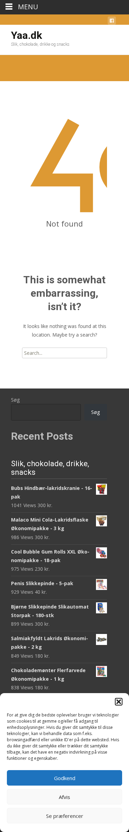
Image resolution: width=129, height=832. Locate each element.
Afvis (64, 796)
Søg (15, 399)
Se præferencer (64, 815)
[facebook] (112, 22)
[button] (118, 701)
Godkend (64, 778)
